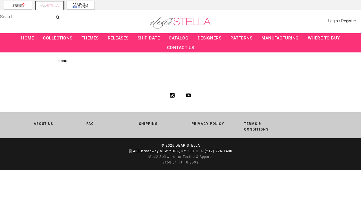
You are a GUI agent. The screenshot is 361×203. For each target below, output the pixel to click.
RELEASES (118, 38)
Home (63, 61)
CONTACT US (180, 47)
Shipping (148, 124)
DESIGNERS (210, 38)
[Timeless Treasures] (18, 5)
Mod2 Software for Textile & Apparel (180, 157)
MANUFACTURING (280, 38)
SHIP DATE (149, 38)
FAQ (90, 124)
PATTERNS (241, 38)
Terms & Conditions (256, 126)
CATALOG (179, 38)
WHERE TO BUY (324, 38)
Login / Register (342, 21)
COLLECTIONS (57, 38)
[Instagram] (172, 95)
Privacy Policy (207, 124)
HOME (27, 38)
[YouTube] (188, 95)
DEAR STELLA (188, 145)
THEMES (90, 38)
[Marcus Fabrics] (81, 5)
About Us (43, 124)
